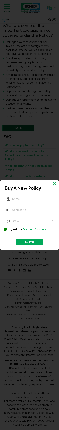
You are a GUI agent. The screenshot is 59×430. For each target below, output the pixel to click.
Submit (29, 241)
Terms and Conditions (34, 229)
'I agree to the (27, 229)
